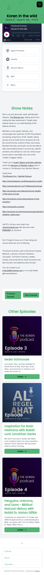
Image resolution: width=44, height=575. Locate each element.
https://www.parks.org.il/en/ (13, 207)
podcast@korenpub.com (12, 270)
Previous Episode (11, 295)
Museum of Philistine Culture (22, 165)
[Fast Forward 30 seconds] (23, 35)
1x (18, 36)
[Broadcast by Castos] (7, 40)
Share (37, 40)
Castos (37, 571)
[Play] (6, 34)
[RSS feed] (22, 543)
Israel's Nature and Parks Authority (27, 162)
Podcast (8, 551)
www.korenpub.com (10, 227)
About (7, 558)
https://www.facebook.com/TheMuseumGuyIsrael (22, 186)
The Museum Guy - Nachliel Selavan (17, 176)
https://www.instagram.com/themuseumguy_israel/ (22, 181)
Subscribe (28, 40)
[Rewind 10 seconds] (13, 35)
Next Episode (31, 295)
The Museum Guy (17, 117)
